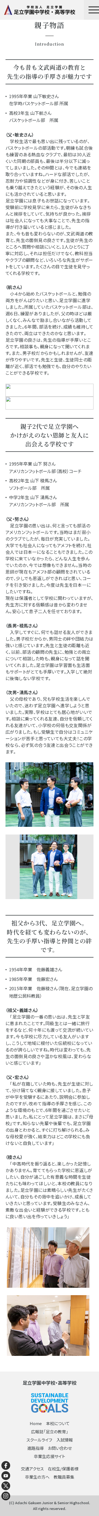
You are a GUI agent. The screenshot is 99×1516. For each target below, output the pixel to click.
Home (36, 1423)
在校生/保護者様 (63, 1469)
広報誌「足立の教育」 (49, 1431)
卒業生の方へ (37, 1477)
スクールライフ (39, 1440)
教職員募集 (64, 1477)
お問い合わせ (60, 1448)
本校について (58, 1423)
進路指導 (35, 1448)
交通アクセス (32, 1469)
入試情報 (64, 1440)
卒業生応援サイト (49, 1456)
